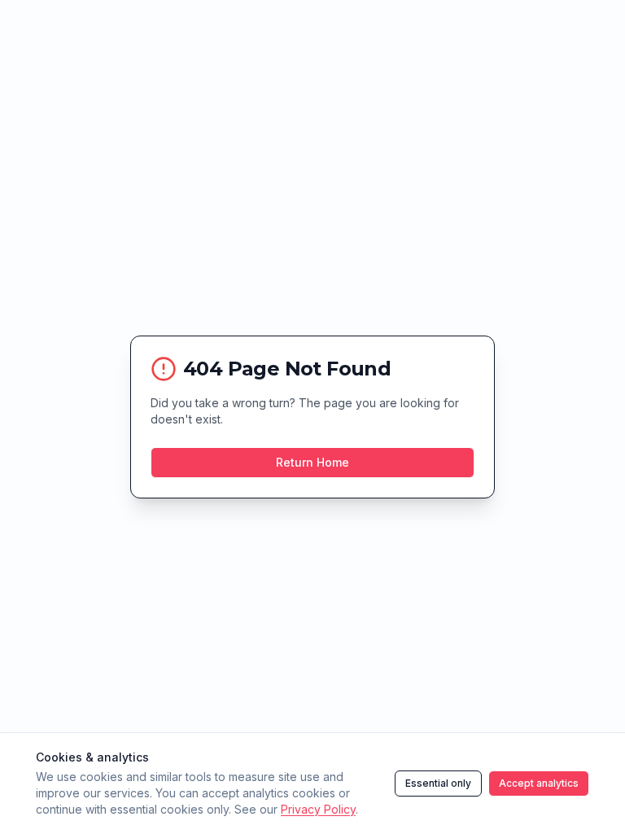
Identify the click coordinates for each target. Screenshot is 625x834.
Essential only (438, 783)
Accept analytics (539, 783)
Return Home (312, 462)
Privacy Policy (318, 809)
